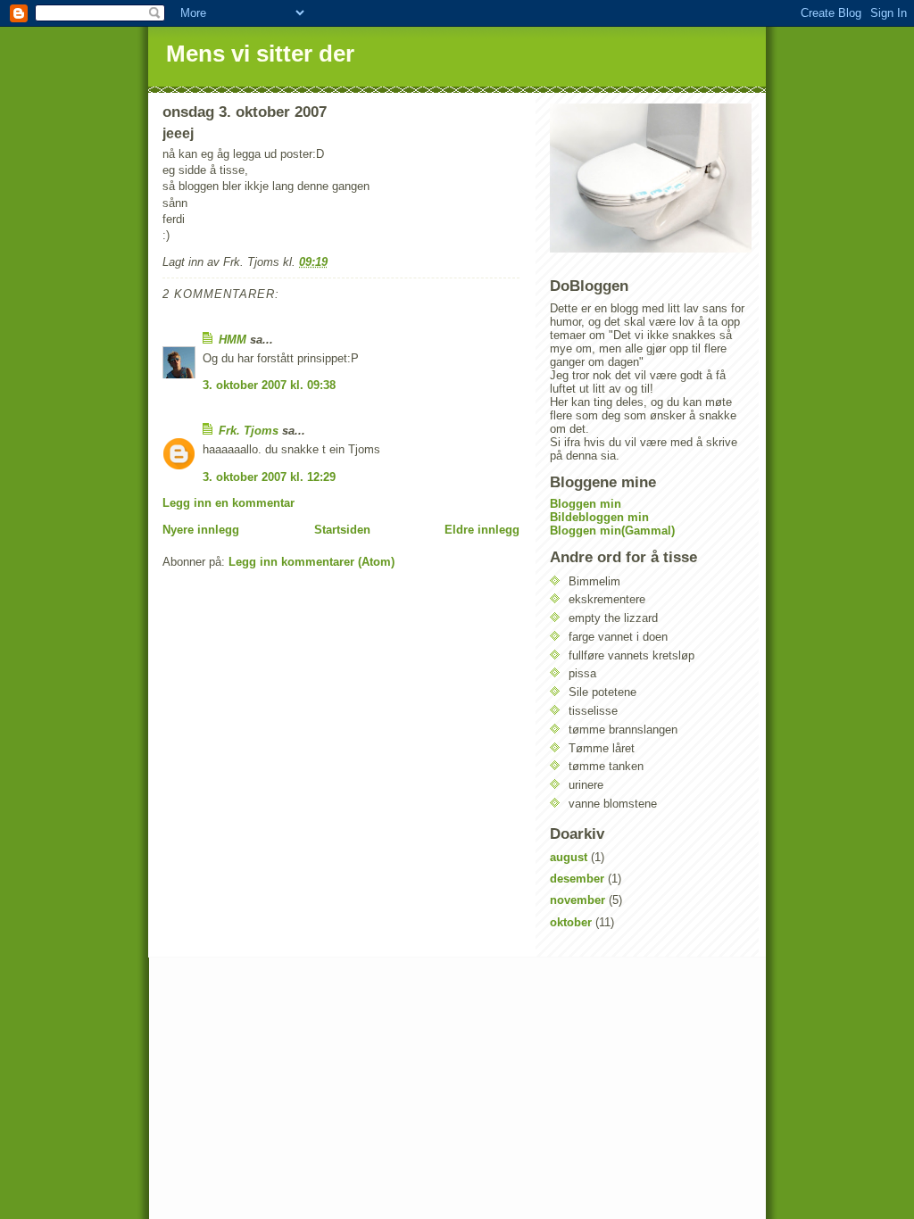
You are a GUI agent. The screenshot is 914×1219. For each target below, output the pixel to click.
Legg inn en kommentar (228, 503)
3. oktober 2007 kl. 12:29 (269, 477)
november (577, 900)
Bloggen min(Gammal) (612, 530)
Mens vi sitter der (260, 53)
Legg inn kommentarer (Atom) (311, 561)
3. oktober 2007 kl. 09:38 (269, 385)
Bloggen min (585, 503)
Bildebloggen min (599, 517)
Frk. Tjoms (248, 430)
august (568, 857)
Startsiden (342, 529)
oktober (571, 922)
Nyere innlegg (200, 529)
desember (577, 878)
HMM (232, 339)
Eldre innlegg (482, 529)
